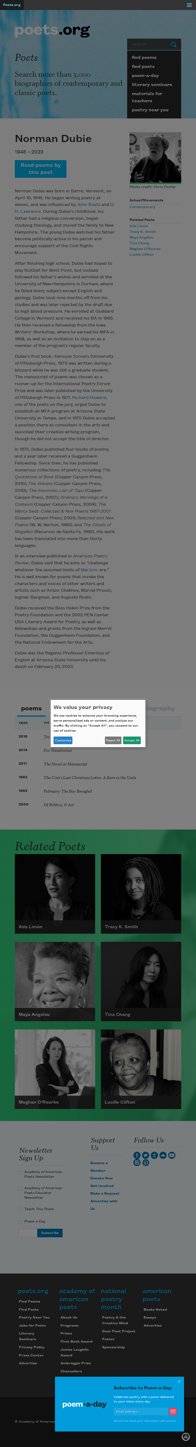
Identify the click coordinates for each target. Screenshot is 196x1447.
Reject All (113, 740)
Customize (63, 740)
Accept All (131, 740)
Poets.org (12, 5)
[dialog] (98, 723)
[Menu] (189, 5)
